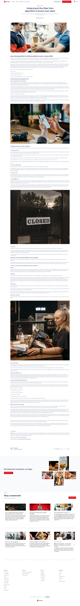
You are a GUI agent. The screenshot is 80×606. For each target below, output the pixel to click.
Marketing (5, 585)
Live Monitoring (6, 575)
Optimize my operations (25, 573)
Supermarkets (43, 577)
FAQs (60, 579)
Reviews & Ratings (7, 584)
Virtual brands (6, 582)
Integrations (61, 578)
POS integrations (6, 578)
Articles (28, 1)
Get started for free (66, 1)
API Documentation (62, 581)
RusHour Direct (6, 590)
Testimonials (43, 580)
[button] (13, 1)
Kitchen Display (6, 581)
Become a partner (61, 576)
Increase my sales (25, 575)
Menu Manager (6, 573)
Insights (5, 576)
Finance (5, 587)
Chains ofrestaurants (42, 574)
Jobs (59, 575)
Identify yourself (57, 1)
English (77, 1)
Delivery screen (6, 579)
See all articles (72, 497)
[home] (7, 2)
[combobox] (76, 1)
